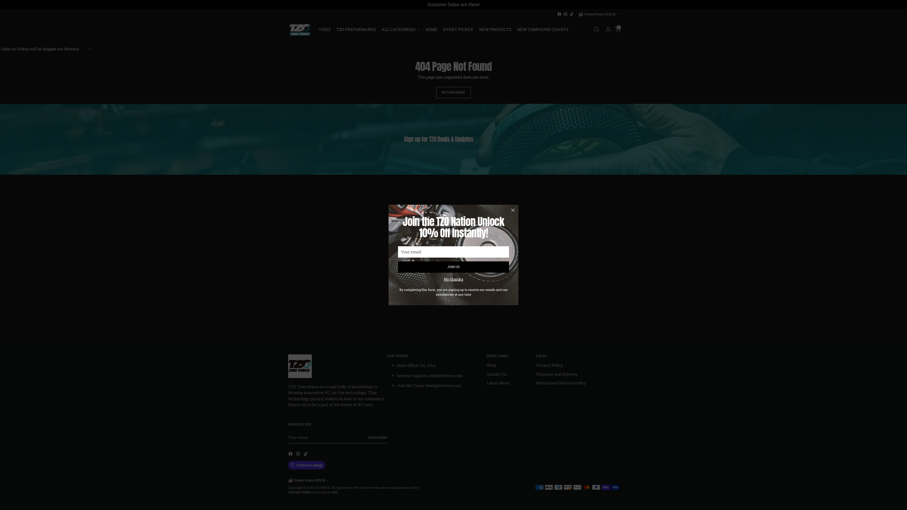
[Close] (513, 210)
